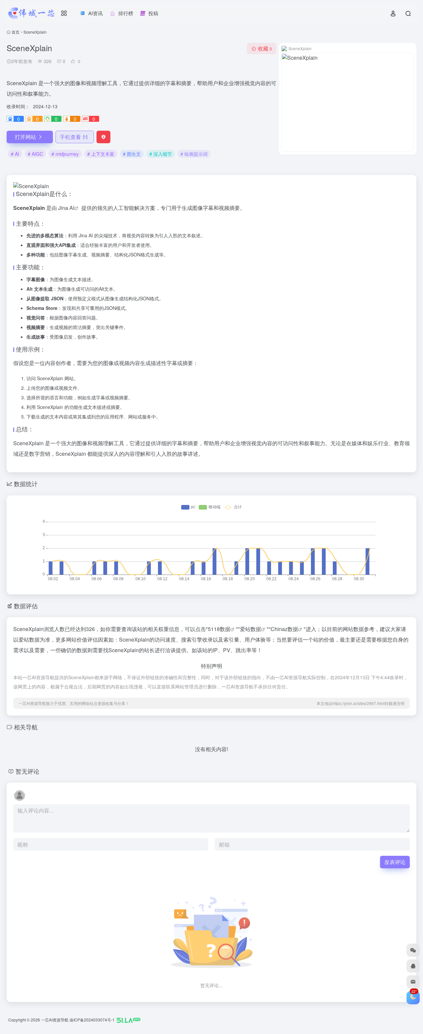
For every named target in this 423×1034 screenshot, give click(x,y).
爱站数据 (250, 629)
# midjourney (65, 153)
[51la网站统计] (128, 1019)
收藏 (265, 48)
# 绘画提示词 (194, 153)
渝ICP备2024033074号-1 (92, 1019)
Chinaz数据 (284, 629)
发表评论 (394, 862)
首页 (15, 32)
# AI (15, 153)
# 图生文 (132, 153)
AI (71, 208)
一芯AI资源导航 (54, 1019)
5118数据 (219, 629)
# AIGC (35, 153)
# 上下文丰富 (100, 153)
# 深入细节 (160, 153)
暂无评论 (27, 771)
